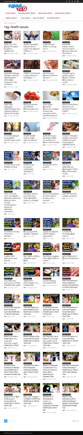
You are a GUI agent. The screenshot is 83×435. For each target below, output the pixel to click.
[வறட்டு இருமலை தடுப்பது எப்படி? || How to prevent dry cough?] (12, 271)
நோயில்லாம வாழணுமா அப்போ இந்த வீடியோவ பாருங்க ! (51, 258)
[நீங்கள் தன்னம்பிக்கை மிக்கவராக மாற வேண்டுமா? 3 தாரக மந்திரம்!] (70, 95)
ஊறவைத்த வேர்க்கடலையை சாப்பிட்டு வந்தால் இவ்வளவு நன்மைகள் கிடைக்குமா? (69, 48)
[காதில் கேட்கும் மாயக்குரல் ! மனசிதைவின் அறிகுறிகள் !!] (31, 155)
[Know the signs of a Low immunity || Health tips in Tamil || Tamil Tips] (70, 327)
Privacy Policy (28, 433)
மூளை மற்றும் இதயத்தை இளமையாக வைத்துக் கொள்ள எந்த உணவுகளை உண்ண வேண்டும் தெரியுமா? (51, 110)
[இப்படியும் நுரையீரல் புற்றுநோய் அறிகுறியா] (31, 222)
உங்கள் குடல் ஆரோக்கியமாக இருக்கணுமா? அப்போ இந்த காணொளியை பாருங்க (70, 169)
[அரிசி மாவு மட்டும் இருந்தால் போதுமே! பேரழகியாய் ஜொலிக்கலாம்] (12, 35)
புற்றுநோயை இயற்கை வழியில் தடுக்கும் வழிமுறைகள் (50, 234)
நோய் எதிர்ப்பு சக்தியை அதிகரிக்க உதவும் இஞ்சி (31, 258)
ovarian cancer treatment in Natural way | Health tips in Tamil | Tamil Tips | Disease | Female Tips (12, 369)
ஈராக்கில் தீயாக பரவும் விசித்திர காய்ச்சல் (12, 166)
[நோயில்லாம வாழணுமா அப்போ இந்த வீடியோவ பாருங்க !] (51, 247)
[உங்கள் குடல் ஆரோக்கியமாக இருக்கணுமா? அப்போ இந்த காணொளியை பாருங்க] (70, 155)
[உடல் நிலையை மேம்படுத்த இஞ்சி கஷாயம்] (70, 222)
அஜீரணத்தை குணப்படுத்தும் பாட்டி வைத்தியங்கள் (30, 283)
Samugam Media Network (16, 433)
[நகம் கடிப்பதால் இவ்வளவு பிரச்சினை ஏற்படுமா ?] (51, 64)
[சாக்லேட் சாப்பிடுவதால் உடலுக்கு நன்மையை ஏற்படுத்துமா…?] (31, 64)
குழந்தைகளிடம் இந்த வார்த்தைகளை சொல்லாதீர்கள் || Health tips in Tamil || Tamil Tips (12, 401)
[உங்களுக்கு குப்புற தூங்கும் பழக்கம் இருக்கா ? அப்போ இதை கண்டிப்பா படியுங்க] (70, 64)
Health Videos (8, 162)
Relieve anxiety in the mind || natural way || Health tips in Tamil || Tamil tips (31, 339)
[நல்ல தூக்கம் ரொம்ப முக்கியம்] (51, 155)
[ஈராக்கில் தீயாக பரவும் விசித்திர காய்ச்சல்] (12, 155)
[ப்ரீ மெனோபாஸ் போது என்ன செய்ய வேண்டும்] (12, 222)
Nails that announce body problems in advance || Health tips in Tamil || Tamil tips (70, 284)
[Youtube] (78, 1)
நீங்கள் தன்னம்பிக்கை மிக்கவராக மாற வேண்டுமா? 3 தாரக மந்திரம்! (70, 107)
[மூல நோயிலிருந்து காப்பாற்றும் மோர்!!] (51, 271)
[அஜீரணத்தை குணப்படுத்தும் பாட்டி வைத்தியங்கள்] (31, 271)
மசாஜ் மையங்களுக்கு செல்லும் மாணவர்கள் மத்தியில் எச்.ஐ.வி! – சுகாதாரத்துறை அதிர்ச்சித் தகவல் (70, 140)
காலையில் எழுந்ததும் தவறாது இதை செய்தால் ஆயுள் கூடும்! (12, 138)
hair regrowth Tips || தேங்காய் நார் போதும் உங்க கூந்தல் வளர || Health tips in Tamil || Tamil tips (51, 340)
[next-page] (14, 421)
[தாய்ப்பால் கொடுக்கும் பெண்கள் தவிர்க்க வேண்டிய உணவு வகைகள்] (51, 185)
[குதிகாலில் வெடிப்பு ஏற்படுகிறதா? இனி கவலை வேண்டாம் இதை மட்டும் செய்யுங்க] (51, 126)
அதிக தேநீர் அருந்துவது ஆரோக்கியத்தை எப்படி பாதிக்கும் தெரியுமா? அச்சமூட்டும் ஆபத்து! (12, 108)
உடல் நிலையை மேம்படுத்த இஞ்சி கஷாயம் (68, 234)
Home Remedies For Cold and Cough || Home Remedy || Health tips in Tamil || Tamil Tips (70, 311)
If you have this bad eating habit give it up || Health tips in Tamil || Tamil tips (51, 310)
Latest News (8, 42)
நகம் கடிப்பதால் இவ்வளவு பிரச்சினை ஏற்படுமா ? (50, 75)
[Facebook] (66, 1)
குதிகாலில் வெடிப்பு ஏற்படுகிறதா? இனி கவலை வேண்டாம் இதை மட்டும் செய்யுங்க (51, 139)
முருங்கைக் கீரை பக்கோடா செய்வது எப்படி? (49, 46)
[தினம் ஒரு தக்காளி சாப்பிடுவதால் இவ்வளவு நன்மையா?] (31, 95)
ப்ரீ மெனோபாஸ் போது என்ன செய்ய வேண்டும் (12, 234)
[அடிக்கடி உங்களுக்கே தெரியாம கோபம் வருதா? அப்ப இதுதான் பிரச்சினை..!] (31, 35)
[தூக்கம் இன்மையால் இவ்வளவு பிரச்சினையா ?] (70, 247)
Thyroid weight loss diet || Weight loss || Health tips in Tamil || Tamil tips (31, 310)
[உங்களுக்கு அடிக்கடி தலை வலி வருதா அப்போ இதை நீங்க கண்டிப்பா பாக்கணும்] (31, 185)
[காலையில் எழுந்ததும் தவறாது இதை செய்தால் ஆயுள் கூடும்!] (12, 126)
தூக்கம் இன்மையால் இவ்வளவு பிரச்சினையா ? (70, 258)
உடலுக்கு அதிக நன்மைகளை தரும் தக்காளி (10, 258)
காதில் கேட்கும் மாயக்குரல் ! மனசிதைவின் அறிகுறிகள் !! (28, 168)
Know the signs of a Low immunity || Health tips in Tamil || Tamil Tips (70, 339)
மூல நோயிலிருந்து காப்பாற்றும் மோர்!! (49, 282)
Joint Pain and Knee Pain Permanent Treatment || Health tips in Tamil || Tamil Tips (30, 369)
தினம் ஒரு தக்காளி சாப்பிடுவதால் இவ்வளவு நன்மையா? (31, 106)
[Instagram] (69, 1)
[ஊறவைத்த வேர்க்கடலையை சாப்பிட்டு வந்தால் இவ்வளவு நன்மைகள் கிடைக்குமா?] (70, 35)
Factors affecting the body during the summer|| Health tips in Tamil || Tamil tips (12, 310)
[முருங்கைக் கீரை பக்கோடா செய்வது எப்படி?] (51, 35)
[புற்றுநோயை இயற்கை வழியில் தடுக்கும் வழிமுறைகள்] (51, 222)
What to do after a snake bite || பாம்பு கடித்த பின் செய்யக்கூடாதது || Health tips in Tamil (11, 340)
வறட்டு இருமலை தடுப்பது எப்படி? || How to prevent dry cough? (12, 283)
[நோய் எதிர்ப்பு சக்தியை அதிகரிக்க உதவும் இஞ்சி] (31, 247)
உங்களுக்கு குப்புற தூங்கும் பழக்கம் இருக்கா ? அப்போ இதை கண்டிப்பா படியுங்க (68, 77)
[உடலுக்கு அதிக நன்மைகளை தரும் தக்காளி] (12, 247)
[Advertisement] (55, 7)
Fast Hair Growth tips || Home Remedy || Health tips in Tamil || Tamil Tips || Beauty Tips (70, 369)
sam (5, 53)
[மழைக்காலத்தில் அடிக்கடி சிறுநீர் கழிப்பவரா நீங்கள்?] (31, 126)
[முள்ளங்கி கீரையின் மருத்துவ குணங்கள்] (70, 185)
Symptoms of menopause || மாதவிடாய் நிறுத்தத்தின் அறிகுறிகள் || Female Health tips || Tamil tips (50, 403)
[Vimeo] (75, 1)
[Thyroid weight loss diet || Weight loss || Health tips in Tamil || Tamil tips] (31, 298)
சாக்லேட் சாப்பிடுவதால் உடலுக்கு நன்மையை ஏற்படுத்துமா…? (31, 75)
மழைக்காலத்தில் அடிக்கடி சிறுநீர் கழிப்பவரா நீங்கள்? (30, 138)
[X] (72, 1)
